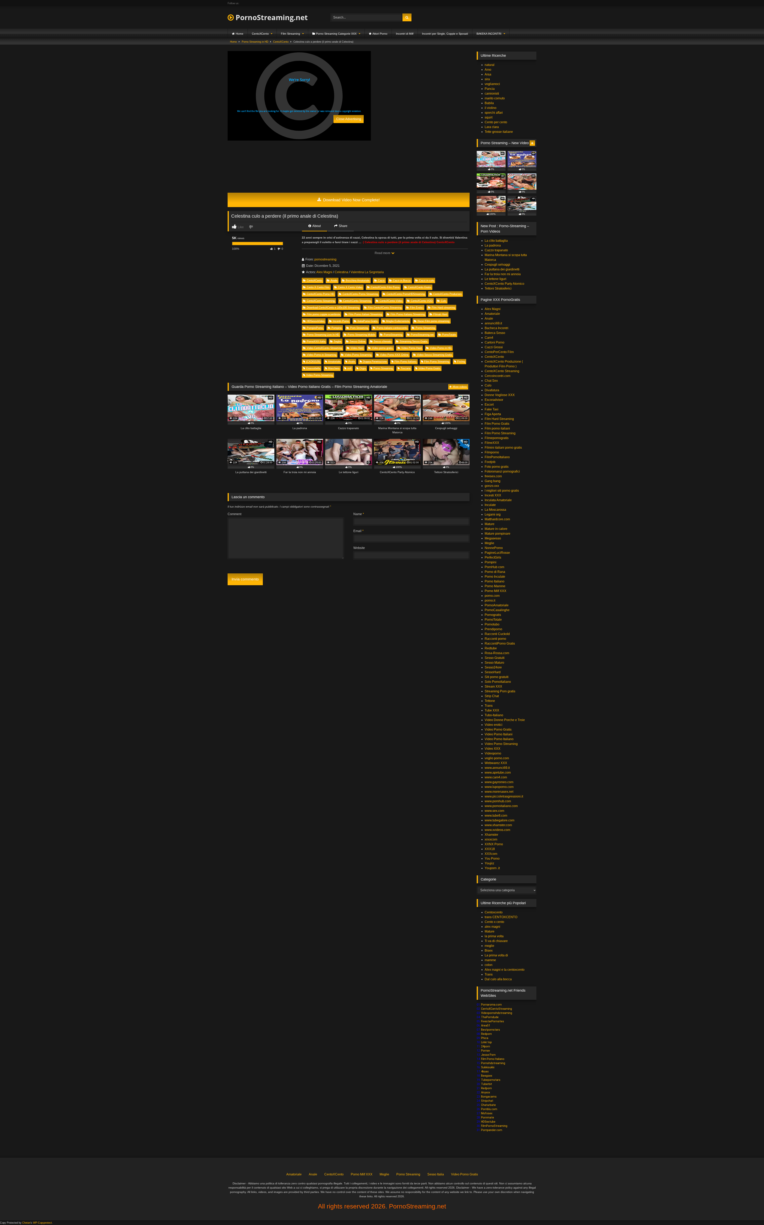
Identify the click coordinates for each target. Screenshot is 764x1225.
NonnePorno (494, 548)
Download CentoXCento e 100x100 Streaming (333, 307)
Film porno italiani (497, 428)
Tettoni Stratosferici (498, 288)
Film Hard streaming (443, 307)
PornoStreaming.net (271, 17)
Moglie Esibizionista (397, 321)
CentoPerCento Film (499, 352)
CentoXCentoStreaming (496, 1008)
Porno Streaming (425, 327)
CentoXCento (260, 33)
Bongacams (489, 1096)
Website (359, 548)
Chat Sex (491, 380)
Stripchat (487, 1100)
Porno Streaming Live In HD (323, 334)
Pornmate (487, 1117)
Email (358, 531)
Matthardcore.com (497, 519)
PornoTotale (449, 334)
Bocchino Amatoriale (357, 280)
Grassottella (313, 368)
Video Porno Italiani (499, 734)
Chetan (26, 1222)
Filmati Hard (440, 314)
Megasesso (493, 538)
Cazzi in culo (426, 280)
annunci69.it (493, 323)
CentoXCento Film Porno (385, 287)
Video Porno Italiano (499, 739)
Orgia (363, 368)
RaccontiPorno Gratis (500, 643)
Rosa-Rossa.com (497, 653)
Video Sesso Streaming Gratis (434, 354)
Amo (488, 69)
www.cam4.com (496, 777)
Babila (489, 103)
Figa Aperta (493, 414)
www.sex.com (494, 810)
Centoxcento (494, 912)
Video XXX (492, 748)
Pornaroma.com (491, 1004)
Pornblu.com (489, 1109)
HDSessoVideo (315, 321)
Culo (443, 300)
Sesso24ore (493, 667)
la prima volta (494, 936)
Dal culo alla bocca (498, 979)
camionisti (492, 93)
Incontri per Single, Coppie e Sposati (445, 33)
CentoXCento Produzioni (447, 294)
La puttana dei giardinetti (502, 269)
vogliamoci (492, 84)
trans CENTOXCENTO (501, 917)
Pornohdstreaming (493, 1063)
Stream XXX (494, 686)
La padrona (493, 245)
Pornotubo (492, 624)
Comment (234, 514)
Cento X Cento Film (318, 287)
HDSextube (488, 1121)
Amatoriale (334, 361)
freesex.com (493, 476)
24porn (485, 1046)
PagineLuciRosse (497, 552)
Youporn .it (492, 868)
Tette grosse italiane (499, 131)
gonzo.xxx (492, 485)
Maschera (333, 368)
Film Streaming (290, 33)
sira (487, 79)
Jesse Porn (488, 1054)
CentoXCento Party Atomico (504, 283)
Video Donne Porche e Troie (505, 720)
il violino (490, 108)
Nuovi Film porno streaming (433, 321)
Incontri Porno (341, 321)
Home (239, 33)
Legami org (493, 514)
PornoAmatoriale (497, 605)
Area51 (485, 1025)
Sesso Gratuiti (495, 657)
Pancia (490, 88)
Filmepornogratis (497, 438)
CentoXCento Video (391, 300)
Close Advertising (348, 119)
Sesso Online (357, 341)
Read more (383, 253)
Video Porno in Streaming (321, 354)
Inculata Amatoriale (498, 500)
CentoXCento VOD (422, 300)
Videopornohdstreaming (496, 1013)
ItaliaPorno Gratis (368, 321)
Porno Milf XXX (495, 591)
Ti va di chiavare (496, 941)
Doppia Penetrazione (375, 361)
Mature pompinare (497, 533)
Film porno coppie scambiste (323, 314)
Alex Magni (324, 272)
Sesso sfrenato (382, 341)
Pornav (485, 1050)
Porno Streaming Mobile (361, 334)
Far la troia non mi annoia (503, 274)
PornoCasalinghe (497, 610)
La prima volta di (496, 955)
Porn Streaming (359, 327)
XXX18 (490, 849)
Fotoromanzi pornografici (502, 471)
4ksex (485, 1071)
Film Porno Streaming (436, 361)
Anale (334, 280)
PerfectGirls (493, 557)
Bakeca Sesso (495, 333)
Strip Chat (492, 696)
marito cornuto (495, 98)
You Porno (492, 858)
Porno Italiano (494, 581)
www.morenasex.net (499, 791)
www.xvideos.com (497, 830)
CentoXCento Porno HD (320, 294)
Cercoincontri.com (497, 376)
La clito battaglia (496, 240)
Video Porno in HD (440, 347)
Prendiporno (493, 629)
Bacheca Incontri (496, 328)
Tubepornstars (490, 1079)
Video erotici (493, 724)
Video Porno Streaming (358, 354)
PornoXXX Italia (316, 341)
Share (342, 226)
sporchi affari (494, 112)
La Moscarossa (495, 509)
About (316, 226)
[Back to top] (751, 1213)
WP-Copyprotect (42, 1222)
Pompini (490, 562)
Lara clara (492, 127)
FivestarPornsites (492, 1021)
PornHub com (494, 567)
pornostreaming (325, 259)
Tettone (490, 701)
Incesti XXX (493, 495)
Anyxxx (485, 1092)
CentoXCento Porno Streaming (360, 294)
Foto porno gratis (497, 466)
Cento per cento (496, 122)
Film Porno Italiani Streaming (365, 314)
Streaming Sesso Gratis (413, 341)
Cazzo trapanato (496, 250)
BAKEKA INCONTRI (489, 33)
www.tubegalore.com (500, 820)
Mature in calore (496, 528)
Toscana (405, 368)
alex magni (492, 926)
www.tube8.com (496, 815)
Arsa (488, 74)
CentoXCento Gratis (419, 287)
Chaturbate (488, 1105)
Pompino (336, 327)
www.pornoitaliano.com (501, 806)
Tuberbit (486, 1084)
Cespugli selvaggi (497, 264)
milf (349, 368)
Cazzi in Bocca (401, 280)
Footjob (490, 462)
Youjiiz (489, 863)
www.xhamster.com (498, 825)
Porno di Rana (495, 571)
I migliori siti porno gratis (502, 490)
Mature (489, 524)
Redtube (491, 648)
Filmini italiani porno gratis (503, 447)
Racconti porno (495, 638)
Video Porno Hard (411, 347)
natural (489, 65)
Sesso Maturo (494, 662)
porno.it (490, 600)
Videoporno (493, 753)
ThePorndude (490, 1017)
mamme (490, 960)
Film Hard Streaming (499, 419)
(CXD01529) (313, 361)
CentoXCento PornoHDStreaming (406, 294)
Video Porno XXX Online (394, 354)
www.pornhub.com (498, 801)
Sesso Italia (435, 1174)
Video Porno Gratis (429, 368)
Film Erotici (416, 307)
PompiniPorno (315, 327)
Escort (489, 404)
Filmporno (492, 452)
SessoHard (493, 672)
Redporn (486, 1033)
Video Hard (357, 347)
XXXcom (491, 853)
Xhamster (491, 834)
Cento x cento (494, 922)
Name (358, 514)
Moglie (489, 543)
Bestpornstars (490, 1029)
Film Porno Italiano (405, 361)
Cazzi (381, 280)
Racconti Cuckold (497, 634)
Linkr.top (486, 1042)
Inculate (490, 505)
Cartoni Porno (494, 342)
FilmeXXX (492, 442)
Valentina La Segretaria (367, 272)
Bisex (489, 950)
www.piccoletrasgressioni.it (504, 796)
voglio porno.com (497, 758)
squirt (488, 117)
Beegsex (486, 1075)
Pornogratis (493, 614)
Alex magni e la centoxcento (504, 969)
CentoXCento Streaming (321, 300)
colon (488, 965)
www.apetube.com (498, 772)
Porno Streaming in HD (255, 41)
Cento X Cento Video (350, 287)
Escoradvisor (494, 399)
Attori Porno (379, 33)
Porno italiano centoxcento (392, 327)
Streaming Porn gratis (500, 691)
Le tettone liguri (495, 279)
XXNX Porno (494, 844)
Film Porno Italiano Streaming (408, 314)
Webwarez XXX (496, 763)
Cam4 (489, 337)
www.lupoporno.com (499, 787)
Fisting (461, 361)
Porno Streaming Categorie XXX (336, 33)
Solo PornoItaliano (498, 681)
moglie (489, 945)
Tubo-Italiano (494, 715)
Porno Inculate (495, 576)
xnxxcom (491, 839)
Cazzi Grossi (494, 347)
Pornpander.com (491, 1130)
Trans (489, 705)
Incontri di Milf (404, 33)
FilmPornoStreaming (494, 1125)
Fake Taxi (491, 409)
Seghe (337, 341)
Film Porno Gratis (497, 423)
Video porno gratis (382, 347)
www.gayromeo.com (499, 782)
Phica (484, 1038)
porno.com (492, 595)
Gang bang (492, 481)
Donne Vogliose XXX (500, 395)
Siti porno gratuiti (497, 677)
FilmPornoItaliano (497, 457)
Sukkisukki (487, 1067)
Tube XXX (492, 710)
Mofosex (486, 1113)
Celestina (341, 272)
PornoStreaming (393, 334)
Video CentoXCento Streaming (324, 347)
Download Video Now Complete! (351, 200)
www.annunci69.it (497, 767)
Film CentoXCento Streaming (384, 307)
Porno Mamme (495, 586)
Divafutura (492, 390)
